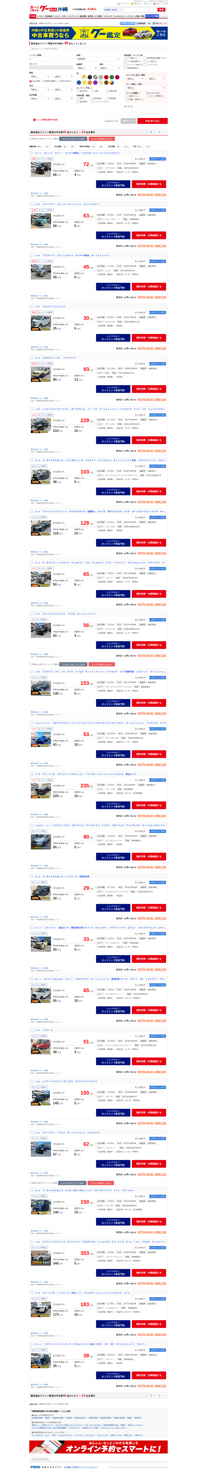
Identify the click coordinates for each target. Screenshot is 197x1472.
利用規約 (75, 1467)
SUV (64, 16)
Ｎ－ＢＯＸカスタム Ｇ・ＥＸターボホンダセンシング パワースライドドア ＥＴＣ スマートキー (88, 1190)
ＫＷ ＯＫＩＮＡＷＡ (93, 1425)
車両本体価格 (50, 81)
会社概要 (67, 1467)
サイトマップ (124, 3)
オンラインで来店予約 (113, 184)
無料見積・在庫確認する (149, 184)
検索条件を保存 (112, 121)
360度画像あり (133, 68)
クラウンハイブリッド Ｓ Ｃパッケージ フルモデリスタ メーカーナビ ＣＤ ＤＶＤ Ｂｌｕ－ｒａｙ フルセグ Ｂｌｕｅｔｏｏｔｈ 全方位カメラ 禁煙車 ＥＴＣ (104, 1242)
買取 (143, 16)
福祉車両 (83, 16)
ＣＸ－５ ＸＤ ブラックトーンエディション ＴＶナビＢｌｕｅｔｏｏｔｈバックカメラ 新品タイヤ (89, 774)
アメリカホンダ (37, 1435)
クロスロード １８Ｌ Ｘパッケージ (58, 358)
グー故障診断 (132, 61)
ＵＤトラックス (102, 1435)
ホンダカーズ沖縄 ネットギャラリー (69, 1425)
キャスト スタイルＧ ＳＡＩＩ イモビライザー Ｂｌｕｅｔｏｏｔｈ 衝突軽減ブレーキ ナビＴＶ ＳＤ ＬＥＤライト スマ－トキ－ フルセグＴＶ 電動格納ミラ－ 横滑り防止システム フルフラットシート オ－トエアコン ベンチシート (105, 979)
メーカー (40, 16)
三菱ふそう (138, 1435)
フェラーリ (79, 1435)
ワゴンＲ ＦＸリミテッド (53, 307)
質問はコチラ (138, 3)
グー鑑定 (98, 16)
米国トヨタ (128, 1435)
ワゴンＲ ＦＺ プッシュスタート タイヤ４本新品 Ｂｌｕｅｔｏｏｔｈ (76, 255)
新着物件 (98, 98)
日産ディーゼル (116, 1435)
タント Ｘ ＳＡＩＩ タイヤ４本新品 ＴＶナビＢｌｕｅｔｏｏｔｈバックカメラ (81, 153)
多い (119, 146)
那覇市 (129, 1418)
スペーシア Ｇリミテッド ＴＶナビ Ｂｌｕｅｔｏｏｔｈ (68, 614)
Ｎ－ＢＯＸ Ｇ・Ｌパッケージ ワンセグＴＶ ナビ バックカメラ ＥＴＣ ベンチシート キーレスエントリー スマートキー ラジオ (104, 563)
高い (73, 146)
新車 (82, 98)
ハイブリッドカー (101, 101)
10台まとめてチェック (41, 139)
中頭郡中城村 (93, 1418)
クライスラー (90, 1435)
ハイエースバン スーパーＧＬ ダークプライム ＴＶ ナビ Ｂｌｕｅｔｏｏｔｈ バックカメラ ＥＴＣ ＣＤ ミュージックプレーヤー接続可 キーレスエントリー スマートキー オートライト (104, 409)
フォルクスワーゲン (65, 1435)
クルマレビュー (120, 16)
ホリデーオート (74, 1427)
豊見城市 (138, 1418)
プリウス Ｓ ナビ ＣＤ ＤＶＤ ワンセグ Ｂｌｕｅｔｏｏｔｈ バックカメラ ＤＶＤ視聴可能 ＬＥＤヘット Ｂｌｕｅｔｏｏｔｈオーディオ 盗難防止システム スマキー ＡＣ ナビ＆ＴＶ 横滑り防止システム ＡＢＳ (104, 672)
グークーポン (152, 65)
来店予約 (83, 91)
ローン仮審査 (155, 96)
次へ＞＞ (162, 132)
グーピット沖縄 (133, 16)
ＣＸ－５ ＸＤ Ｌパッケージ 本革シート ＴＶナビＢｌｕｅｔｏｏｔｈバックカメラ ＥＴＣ (86, 1293)
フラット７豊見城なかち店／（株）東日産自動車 (49, 1427)
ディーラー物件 (133, 65)
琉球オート (36, 1425)
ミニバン (57, 16)
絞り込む (152, 121)
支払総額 (36, 81)
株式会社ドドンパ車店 (39, 193)
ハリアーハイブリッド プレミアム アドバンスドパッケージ (69, 1081)
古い (48, 146)
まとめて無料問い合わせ (101, 139)
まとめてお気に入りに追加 (73, 139)
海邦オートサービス (135, 1425)
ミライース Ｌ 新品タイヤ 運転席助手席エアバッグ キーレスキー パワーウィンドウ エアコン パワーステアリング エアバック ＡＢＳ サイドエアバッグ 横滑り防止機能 (105, 928)
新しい (40, 146)
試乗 (96, 91)
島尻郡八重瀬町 (119, 1418)
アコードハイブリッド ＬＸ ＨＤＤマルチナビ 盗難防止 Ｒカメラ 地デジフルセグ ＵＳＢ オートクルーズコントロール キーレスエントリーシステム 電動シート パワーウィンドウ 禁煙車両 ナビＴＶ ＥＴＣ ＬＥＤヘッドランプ (104, 511)
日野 (54, 1435)
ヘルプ (149, 3)
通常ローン (134, 96)
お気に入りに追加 (162, 3)
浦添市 (47, 1418)
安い (65, 146)
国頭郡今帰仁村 (80, 1418)
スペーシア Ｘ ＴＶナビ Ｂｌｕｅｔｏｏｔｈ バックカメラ (71, 1133)
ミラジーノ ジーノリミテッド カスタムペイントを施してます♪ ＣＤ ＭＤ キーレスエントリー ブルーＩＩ (95, 1344)
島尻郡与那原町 (105, 1418)
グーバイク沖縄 (152, 16)
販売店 (114, 10)
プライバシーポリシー (89, 1467)
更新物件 (113, 98)
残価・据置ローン (136, 99)
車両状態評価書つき (155, 58)
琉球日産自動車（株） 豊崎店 (114, 1425)
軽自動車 (48, 16)
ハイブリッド (73, 16)
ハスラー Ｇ (47, 1030)
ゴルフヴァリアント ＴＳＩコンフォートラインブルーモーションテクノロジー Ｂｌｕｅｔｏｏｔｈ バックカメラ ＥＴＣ (109, 723)
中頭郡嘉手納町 (37, 1418)
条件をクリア (128, 121)
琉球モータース (47, 1425)
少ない (127, 146)
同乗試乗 (113, 91)
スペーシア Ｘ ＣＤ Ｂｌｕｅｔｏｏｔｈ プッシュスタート (71, 204)
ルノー (47, 1435)
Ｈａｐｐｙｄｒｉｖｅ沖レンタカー (113, 1427)
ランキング (107, 16)
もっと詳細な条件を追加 (47, 120)
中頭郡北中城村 (57, 1418)
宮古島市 (69, 1418)
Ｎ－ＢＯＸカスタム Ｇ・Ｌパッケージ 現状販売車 (65, 876)
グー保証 (150, 61)
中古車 (32, 16)
